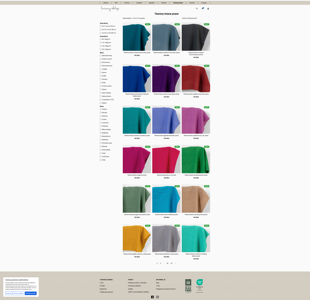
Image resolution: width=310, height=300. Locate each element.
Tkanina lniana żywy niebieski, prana (166, 214)
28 (167, 263)
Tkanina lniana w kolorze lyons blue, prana (137, 52)
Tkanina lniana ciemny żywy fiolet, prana (166, 94)
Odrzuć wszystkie (18, 293)
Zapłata (130, 289)
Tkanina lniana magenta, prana (137, 175)
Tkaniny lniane (178, 3)
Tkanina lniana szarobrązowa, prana (196, 214)
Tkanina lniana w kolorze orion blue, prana (166, 52)
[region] (21, 287)
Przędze (204, 3)
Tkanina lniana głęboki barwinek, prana (166, 135)
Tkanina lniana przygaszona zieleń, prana (137, 214)
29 (171, 263)
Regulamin (103, 289)
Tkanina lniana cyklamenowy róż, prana (196, 135)
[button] (202, 8)
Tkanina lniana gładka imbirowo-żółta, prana (137, 254)
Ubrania (105, 3)
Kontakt (102, 286)
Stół (116, 3)
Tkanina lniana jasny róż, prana (166, 175)
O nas (101, 283)
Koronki (192, 3)
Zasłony (163, 3)
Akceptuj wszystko (31, 293)
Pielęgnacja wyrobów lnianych (166, 289)
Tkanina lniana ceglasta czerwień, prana (196, 94)
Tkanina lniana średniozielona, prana (196, 175)
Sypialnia (151, 3)
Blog (157, 283)
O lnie (158, 286)
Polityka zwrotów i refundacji (137, 283)
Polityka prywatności (106, 292)
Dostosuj (8, 293)
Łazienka (139, 3)
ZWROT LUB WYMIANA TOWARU (138, 292)
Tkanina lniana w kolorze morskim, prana (137, 135)
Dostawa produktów (134, 286)
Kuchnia (126, 3)
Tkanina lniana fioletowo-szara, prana (166, 254)
